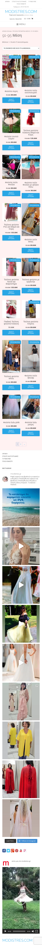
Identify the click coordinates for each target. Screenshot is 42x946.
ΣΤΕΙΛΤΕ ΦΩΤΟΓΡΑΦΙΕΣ (19, 1)
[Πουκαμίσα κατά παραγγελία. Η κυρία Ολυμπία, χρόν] (21, 740)
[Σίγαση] (33, 931)
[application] (21, 900)
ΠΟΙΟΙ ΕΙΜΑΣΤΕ (21, 4)
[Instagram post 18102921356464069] (21, 507)
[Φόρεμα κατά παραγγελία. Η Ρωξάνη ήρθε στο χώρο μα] (21, 701)
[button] (21, 900)
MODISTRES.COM (21, 12)
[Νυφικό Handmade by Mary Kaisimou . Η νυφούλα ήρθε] (21, 663)
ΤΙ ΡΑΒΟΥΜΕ (32, 1)
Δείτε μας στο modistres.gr (21, 861)
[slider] (19, 931)
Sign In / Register (16, 19)
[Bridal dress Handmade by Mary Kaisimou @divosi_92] (21, 546)
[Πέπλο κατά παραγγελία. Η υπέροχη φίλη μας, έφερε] (21, 818)
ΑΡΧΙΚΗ (7, 1)
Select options (11, 100)
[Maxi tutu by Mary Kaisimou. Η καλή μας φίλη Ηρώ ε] (21, 624)
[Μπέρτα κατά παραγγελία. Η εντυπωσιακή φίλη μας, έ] (21, 779)
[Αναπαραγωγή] (5, 931)
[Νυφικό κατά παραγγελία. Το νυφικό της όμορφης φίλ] (21, 585)
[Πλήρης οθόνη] (36, 931)
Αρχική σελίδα (6, 31)
